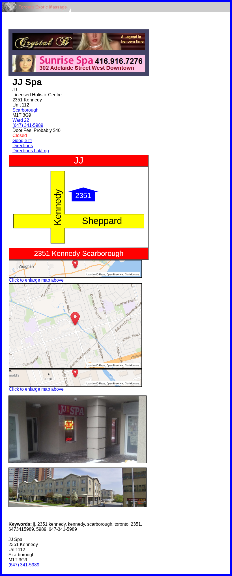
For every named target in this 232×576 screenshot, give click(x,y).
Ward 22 (20, 120)
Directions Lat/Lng (30, 150)
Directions (22, 145)
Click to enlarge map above (36, 280)
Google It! (22, 140)
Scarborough (25, 110)
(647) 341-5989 (27, 125)
